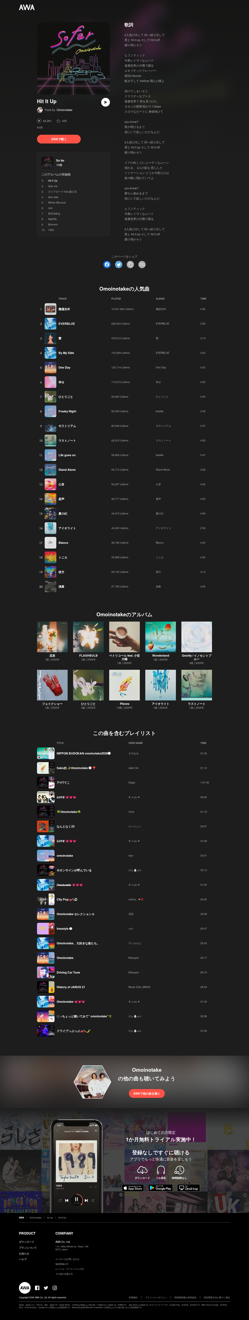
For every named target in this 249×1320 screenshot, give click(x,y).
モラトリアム (67, 426)
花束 (52, 655)
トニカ (63, 557)
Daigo (132, 782)
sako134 (133, 768)
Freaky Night (67, 411)
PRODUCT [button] (27, 1233)
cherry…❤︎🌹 (136, 899)
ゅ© (131, 928)
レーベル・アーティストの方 (69, 1268)
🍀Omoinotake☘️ (69, 812)
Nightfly (52, 219)
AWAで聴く (59, 139)
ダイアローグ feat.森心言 (62, 191)
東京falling (54, 213)
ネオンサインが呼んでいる (74, 870)
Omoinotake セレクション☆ (76, 914)
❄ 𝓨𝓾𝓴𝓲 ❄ (134, 797)
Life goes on (67, 455)
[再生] (105, 102)
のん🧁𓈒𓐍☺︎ (135, 870)
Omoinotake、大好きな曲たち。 (78, 943)
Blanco (63, 543)
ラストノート (67, 440)
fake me (52, 186)
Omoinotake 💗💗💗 (71, 1001)
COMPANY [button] (64, 1233)
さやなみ (134, 753)
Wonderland (160, 655)
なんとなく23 (66, 826)
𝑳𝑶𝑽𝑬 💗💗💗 (66, 797)
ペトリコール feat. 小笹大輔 (124, 657)
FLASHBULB (88, 655)
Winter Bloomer (57, 202)
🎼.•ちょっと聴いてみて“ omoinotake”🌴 (84, 1016)
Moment (53, 224)
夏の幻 (63, 513)
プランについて (28, 1247)
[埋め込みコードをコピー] (142, 264)
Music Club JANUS (139, 987)
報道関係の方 (62, 1263)
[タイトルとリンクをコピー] (130, 264)
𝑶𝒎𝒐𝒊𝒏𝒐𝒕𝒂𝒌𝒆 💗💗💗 (70, 885)
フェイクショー (52, 704)
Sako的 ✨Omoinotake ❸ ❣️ (76, 768)
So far (60, 160)
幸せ (61, 382)
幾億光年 (64, 309)
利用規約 (133, 1297)
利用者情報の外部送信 (185, 1297)
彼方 (61, 572)
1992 (51, 230)
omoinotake (65, 855)
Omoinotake (64, 110)
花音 (131, 914)
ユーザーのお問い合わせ (67, 1258)
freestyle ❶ (64, 928)
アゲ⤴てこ (63, 782)
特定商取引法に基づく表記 (217, 1297)
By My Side (66, 353)
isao (131, 855)
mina (131, 811)
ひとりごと (66, 396)
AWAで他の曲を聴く (146, 1093)
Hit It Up (62, 1217)
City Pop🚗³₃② (67, 899)
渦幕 (61, 586)
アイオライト (67, 528)
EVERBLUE (67, 323)
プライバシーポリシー (156, 1297)
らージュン (135, 826)
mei (50, 208)
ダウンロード (26, 1242)
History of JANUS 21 (71, 987)
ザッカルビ (135, 943)
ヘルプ (23, 1259)
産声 (61, 499)
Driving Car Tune (68, 972)
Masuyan (134, 957)
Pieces (124, 704)
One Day (64, 367)
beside (160, 411)
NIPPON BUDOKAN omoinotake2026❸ (84, 753)
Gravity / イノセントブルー (196, 657)
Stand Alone (67, 470)
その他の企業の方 (64, 1273)
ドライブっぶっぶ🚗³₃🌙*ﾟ (74, 1031)
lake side (53, 197)
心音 (61, 484)
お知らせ (24, 1253)
